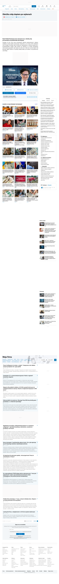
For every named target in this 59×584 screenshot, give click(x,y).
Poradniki (8, 361)
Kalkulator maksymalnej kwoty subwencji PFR (47, 152)
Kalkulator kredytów (44, 147)
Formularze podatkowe (50, 564)
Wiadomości (49, 548)
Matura (13, 565)
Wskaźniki (44, 166)
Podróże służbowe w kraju (45, 174)
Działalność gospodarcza (7, 360)
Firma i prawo (42, 220)
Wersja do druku (9, 89)
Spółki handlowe (43, 160)
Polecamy (42, 291)
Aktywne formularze (46, 157)
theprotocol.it (49, 565)
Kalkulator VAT (43, 150)
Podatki (25, 360)
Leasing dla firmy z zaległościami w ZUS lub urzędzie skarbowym (48, 126)
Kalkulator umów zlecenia (45, 143)
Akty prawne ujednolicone (24, 564)
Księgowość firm (5, 547)
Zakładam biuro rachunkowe (42, 548)
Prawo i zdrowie (23, 555)
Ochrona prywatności (9, 571)
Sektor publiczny (5, 558)
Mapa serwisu (50, 571)
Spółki (15, 359)
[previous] (25, 521)
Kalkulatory (44, 136)
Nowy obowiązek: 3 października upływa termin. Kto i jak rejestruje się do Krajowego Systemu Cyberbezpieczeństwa (48, 116)
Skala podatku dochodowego (42, 565)
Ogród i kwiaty (49, 553)
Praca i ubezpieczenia (15, 360)
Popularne (43, 100)
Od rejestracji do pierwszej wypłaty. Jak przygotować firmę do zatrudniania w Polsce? (47, 118)
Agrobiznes (29, 360)
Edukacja (13, 558)
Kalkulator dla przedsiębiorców (46, 140)
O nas (3, 571)
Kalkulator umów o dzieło (45, 144)
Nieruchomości (49, 547)
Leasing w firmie (27, 359)
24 (41, 187)
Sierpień (49, 185)
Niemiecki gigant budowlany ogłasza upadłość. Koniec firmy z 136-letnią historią (48, 132)
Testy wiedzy (13, 567)
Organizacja (4, 559)
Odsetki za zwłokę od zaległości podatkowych (46, 170)
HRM (12, 554)
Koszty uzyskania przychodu (45, 173)
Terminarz (44, 185)
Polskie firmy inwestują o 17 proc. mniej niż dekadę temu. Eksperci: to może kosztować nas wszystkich (48, 124)
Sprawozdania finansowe (42, 553)
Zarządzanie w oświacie (15, 564)
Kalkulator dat (43, 155)
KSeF (3, 554)
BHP (12, 553)
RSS (37, 571)
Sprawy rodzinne (23, 548)
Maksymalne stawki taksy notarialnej (47, 177)
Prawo (22, 360)
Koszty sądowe (43, 161)
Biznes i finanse (32, 548)
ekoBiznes (4, 361)
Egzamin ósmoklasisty (15, 566)
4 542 (35, 521)
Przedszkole (13, 559)
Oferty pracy (49, 566)
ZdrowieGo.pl (49, 559)
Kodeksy (22, 565)
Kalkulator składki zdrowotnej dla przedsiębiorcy (46, 138)
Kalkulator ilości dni (44, 154)
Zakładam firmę (10, 359)
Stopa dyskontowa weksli (45, 178)
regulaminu (20, 531)
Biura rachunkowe (41, 547)
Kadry (12, 547)
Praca (21, 553)
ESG (21, 361)
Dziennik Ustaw (23, 559)
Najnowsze (48, 100)
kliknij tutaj (25, 538)
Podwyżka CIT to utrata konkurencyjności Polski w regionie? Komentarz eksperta (47, 105)
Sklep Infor (22, 554)
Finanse (22, 359)
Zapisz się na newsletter (34, 89)
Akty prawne (23, 558)
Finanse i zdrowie (32, 554)
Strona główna (5, 11)
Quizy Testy (43, 180)
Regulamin (29, 571)
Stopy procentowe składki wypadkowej (47, 171)
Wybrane (52, 100)
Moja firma (9, 11)
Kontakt (40, 571)
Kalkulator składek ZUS (45, 148)
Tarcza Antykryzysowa (15, 361)
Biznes (18, 359)
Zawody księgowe (5, 553)
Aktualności (13, 11)
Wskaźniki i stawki (41, 558)
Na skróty (49, 558)
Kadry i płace (4, 564)
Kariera (33, 571)
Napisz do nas (21, 89)
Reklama (45, 571)
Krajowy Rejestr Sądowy (45, 164)
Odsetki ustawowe (41, 564)
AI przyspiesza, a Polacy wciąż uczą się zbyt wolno (48, 129)
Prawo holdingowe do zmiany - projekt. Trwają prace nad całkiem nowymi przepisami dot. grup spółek (47, 103)
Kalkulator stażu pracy (33, 564)
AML (39, 554)
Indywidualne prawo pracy (15, 548)
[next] (37, 521)
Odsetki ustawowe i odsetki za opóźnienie (48, 167)
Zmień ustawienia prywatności (20, 571)
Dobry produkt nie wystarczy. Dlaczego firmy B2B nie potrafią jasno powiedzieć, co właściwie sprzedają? (48, 111)
